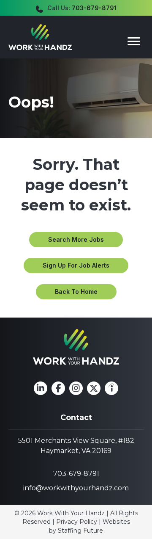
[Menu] (134, 41)
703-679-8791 (94, 7)
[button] (76, 239)
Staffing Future (80, 530)
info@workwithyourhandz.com (76, 488)
